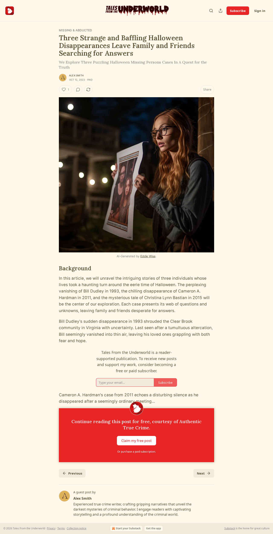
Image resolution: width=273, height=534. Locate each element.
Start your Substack (128, 528)
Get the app (153, 528)
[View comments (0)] (78, 89)
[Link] (52, 268)
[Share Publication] (220, 10)
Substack (229, 528)
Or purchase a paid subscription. (136, 451)
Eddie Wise (147, 256)
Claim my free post (136, 440)
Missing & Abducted (75, 30)
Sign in (259, 11)
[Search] (211, 10)
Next (201, 473)
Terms (61, 528)
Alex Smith (76, 75)
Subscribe (238, 11)
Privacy (51, 528)
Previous (75, 473)
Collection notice (76, 528)
